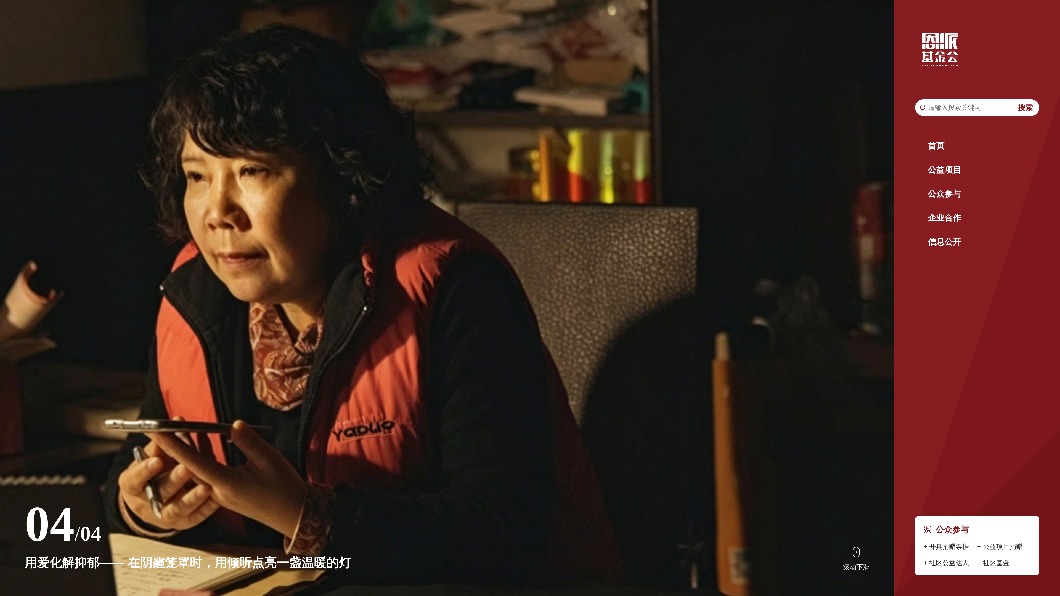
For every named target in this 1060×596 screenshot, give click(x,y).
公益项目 (944, 169)
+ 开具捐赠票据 (946, 546)
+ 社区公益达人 (946, 562)
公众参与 (944, 193)
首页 (936, 145)
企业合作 (944, 217)
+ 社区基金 (993, 562)
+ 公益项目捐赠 (1000, 546)
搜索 (1025, 107)
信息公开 (944, 241)
